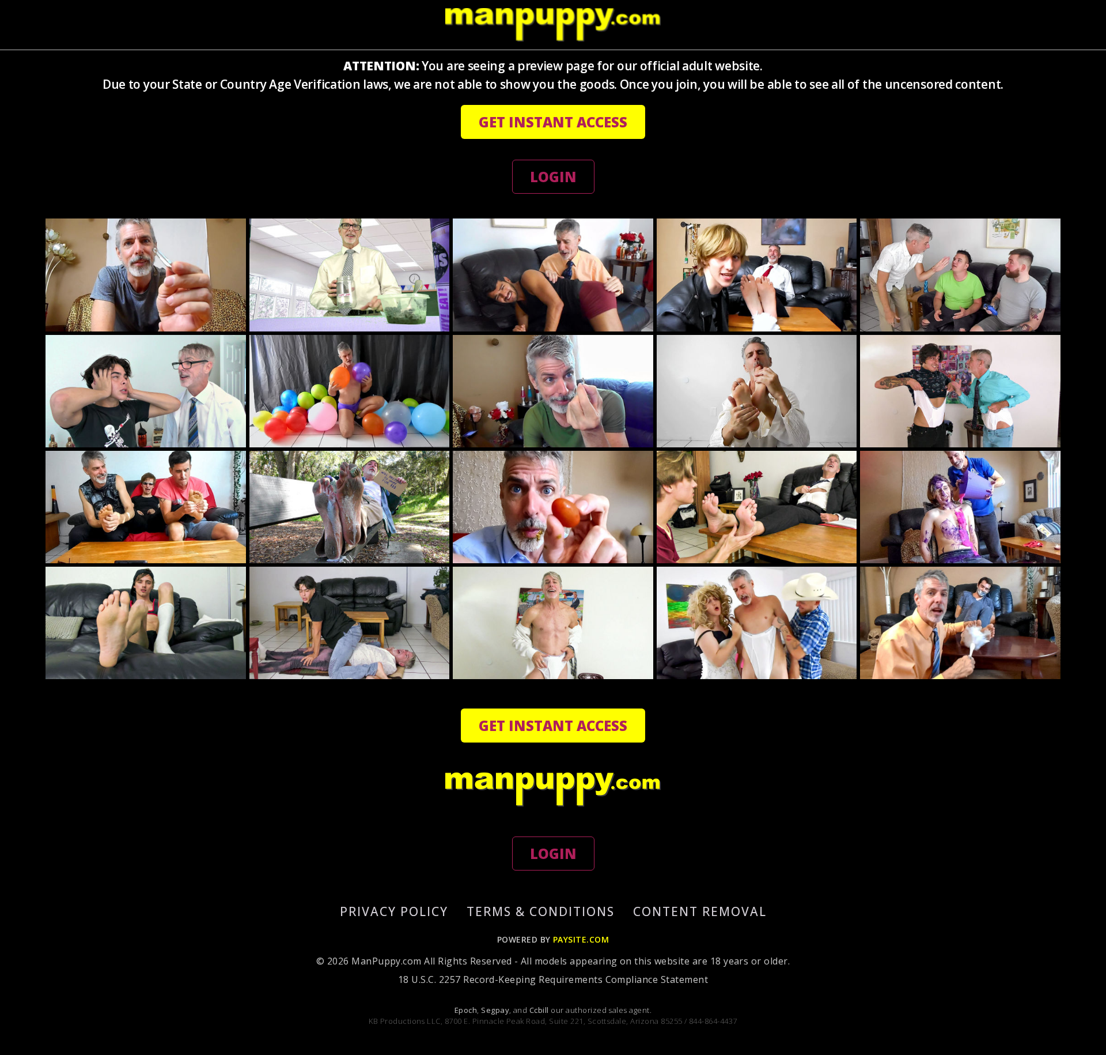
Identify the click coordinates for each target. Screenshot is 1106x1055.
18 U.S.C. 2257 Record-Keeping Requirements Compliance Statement (553, 979)
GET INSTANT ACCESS (553, 121)
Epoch (465, 1010)
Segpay (495, 1010)
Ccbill (539, 1010)
